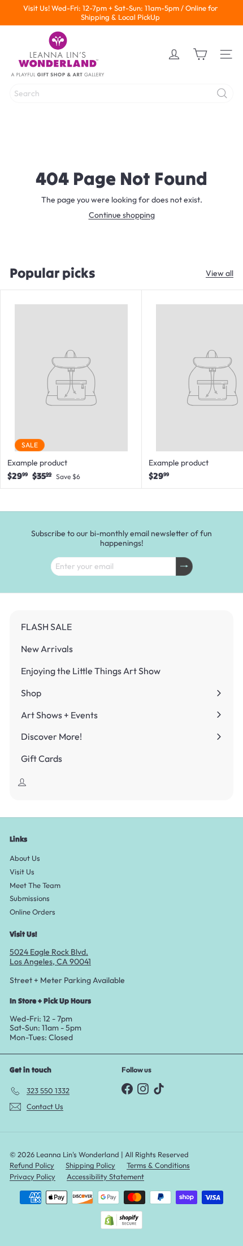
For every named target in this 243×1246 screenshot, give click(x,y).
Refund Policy (32, 1165)
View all (219, 273)
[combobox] (121, 93)
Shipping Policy (90, 1165)
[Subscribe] (184, 566)
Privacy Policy (32, 1176)
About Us (25, 858)
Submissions (30, 898)
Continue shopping (122, 215)
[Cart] (200, 54)
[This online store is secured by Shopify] (121, 1220)
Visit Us (22, 871)
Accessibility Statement (105, 1176)
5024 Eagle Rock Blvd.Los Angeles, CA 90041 (50, 957)
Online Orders (32, 911)
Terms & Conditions (158, 1165)
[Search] (222, 93)
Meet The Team (35, 885)
